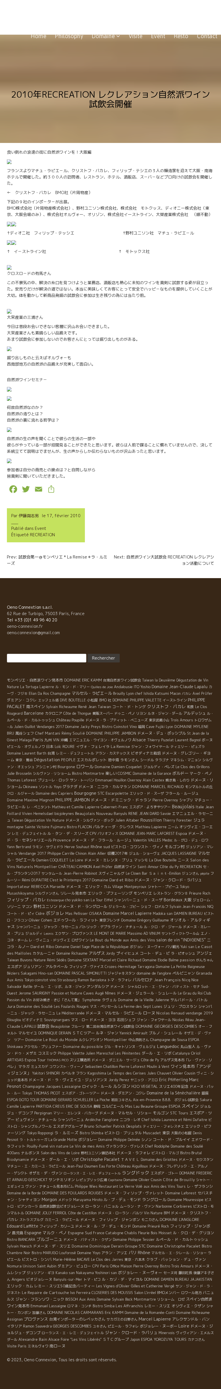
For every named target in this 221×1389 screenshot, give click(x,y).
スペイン (190, 1106)
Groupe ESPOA (167, 1106)
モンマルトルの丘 (199, 786)
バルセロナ (143, 980)
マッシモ (141, 860)
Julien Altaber (127, 820)
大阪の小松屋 (181, 1133)
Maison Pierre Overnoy (140, 1266)
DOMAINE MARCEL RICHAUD (158, 786)
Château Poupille (70, 720)
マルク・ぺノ (55, 1232)
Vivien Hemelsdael (37, 813)
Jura (11, 1006)
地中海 (113, 759)
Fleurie (144, 1232)
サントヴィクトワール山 (180, 933)
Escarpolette (117, 793)
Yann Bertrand (19, 846)
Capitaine (115, 1180)
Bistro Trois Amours (177, 1266)
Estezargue (55, 900)
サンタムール (51, 873)
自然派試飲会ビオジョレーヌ (61, 1206)
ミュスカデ (39, 1066)
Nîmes (110, 993)
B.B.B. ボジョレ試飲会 (180, 1099)
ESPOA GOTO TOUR (23, 1099)
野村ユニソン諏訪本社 (98, 1152)
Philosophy (69, 36)
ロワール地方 (191, 1292)
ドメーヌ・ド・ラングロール (83, 906)
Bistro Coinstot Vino (119, 726)
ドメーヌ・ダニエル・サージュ (116, 1059)
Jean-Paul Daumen (82, 1166)
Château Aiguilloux (132, 1166)
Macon (175, 693)
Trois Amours (182, 720)
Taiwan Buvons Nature (26, 959)
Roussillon (151, 820)
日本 (50, 746)
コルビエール (113, 1106)
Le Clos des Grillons (193, 766)
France (98, 1232)
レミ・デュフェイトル (29, 833)
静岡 (97, 1106)
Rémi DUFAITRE (35, 879)
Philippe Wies (86, 1186)
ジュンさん (190, 873)
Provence (62, 840)
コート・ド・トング (129, 706)
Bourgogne (85, 793)
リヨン (141, 713)
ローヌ (149, 1013)
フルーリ (78, 1026)
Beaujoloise (60, 1026)
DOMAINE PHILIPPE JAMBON (111, 733)
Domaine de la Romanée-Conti (150, 1312)
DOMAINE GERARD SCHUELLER (67, 1099)
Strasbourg (67, 979)
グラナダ (69, 786)
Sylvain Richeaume (61, 706)
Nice (195, 979)
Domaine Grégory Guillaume (145, 920)
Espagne (32, 1233)
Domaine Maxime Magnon (30, 800)
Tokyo (27, 1093)
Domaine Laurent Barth (26, 753)
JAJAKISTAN (201, 1279)
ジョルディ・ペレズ (158, 766)
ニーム (173, 826)
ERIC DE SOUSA (79, 1106)
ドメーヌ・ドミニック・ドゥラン (121, 800)
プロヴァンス (36, 1319)
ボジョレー (87, 1139)
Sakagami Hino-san (37, 973)
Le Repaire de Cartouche (45, 1292)
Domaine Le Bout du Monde (51, 1039)
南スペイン (35, 706)
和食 (190, 706)
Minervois (167, 1332)
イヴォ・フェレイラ (93, 746)
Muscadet (152, 1132)
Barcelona (98, 979)
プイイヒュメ (127, 953)
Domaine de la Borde (24, 1193)
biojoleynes (64, 813)
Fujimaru (58, 826)
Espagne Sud (80, 1232)
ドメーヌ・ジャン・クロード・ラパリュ (168, 879)
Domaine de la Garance (152, 773)
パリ (133, 1253)
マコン (27, 906)
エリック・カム (20, 1286)
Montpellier (115, 1039)
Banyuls (120, 813)
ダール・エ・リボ (157, 1053)
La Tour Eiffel (102, 900)
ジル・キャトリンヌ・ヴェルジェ (130, 1046)
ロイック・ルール (97, 1086)
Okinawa (30, 786)
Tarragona (146, 966)
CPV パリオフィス (104, 833)
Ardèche (93, 1119)
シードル (147, 759)
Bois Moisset (161, 1232)
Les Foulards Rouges (71, 1006)
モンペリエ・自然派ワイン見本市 (35, 680)
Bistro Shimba (91, 1133)
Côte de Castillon (82, 1213)
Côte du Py (169, 866)
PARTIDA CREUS (50, 1106)
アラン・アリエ (114, 1252)
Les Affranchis (129, 1305)
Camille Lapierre (21, 1106)
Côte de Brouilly (179, 1179)
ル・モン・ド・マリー (72, 686)
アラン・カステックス (112, 753)
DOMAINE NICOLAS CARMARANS (75, 1312)
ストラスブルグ (31, 1219)
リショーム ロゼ (171, 1299)
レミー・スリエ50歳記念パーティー (64, 1286)
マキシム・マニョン (185, 759)
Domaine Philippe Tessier (134, 1239)
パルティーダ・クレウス (113, 826)
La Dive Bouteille (163, 860)
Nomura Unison (21, 1266)
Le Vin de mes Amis (87, 1146)
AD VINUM (151, 933)
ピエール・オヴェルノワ (26, 746)
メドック (65, 1199)
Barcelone (34, 713)
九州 (48, 739)
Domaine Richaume (71, 953)
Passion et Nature (67, 993)
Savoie (165, 813)
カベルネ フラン (73, 1073)
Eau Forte (107, 1166)
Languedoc (168, 1046)
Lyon (169, 726)
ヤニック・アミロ (144, 1079)
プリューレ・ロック (53, 780)
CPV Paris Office (105, 1266)
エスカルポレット (92, 759)
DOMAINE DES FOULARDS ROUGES (72, 1193)
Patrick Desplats (127, 1126)
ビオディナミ (32, 1019)
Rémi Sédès (56, 960)
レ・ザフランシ (200, 1186)
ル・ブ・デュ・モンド (122, 1199)
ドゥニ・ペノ (124, 713)
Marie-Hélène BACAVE (71, 1259)
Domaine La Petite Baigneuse (180, 966)
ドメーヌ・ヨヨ (102, 1019)
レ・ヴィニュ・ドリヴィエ (49, 940)
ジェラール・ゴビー (124, 906)
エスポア (14, 966)
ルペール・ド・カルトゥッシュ (182, 1239)
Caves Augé (93, 993)
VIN (56, 739)
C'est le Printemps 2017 (70, 880)
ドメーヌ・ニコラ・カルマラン (105, 786)
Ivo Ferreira (80, 1292)
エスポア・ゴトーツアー (81, 1093)
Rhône (144, 1253)
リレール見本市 (73, 893)
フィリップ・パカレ (26, 900)
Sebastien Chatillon (101, 1066)
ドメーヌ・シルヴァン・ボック (90, 820)
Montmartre (145, 1299)
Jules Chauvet (159, 1073)
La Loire (76, 860)
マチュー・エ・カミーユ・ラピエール (36, 1166)
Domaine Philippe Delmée (119, 1139)
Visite (135, 36)
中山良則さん (138, 1039)
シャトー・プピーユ (163, 886)
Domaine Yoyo (88, 1252)
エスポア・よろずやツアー (150, 807)
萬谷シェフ (24, 733)
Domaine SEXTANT (83, 960)
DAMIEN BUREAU (188, 913)
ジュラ (199, 820)
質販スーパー (102, 713)
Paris (38, 740)
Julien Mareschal (100, 1053)
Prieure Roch (199, 893)
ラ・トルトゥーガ (33, 1139)
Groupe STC (135, 1246)
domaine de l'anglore (153, 973)
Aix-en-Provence (147, 1099)
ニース (183, 860)
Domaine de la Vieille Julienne (143, 999)
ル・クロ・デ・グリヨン (193, 1232)
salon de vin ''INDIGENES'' (181, 940)
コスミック (47, 1053)
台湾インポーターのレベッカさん (77, 1319)
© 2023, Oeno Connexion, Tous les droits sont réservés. (62, 1359)
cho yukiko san (77, 900)
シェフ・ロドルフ (154, 906)
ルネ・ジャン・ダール (165, 713)
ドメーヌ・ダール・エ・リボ (54, 1159)
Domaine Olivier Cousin (142, 1179)
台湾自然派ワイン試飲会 (122, 680)
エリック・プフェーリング (109, 893)
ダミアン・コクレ (22, 700)
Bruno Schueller (98, 1126)
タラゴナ (162, 759)
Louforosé (67, 1252)
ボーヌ (207, 739)
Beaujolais (183, 806)
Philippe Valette (71, 1053)
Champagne (60, 693)
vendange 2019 (199, 1013)
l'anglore (110, 1119)
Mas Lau (132, 1106)
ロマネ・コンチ (79, 1306)
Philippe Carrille (61, 853)
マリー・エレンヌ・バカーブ (75, 1113)
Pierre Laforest (132, 1066)
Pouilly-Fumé (37, 1146)
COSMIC (125, 773)
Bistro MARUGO (45, 1252)
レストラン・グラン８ (170, 893)
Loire (183, 1326)
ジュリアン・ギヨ (40, 1272)
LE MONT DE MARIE (110, 933)
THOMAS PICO (57, 1060)
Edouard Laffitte (22, 1226)
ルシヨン (121, 1086)
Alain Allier (97, 853)
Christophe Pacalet (100, 1159)
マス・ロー (79, 1019)
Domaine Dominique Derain (98, 1246)
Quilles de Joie (102, 687)
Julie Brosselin (19, 773)
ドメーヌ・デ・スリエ (52, 1246)
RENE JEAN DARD (143, 813)
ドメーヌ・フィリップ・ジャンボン (110, 1219)
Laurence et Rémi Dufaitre (184, 1119)
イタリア (14, 1326)
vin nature (58, 1146)
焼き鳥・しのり (177, 780)
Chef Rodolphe (157, 1146)
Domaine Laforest (181, 1193)
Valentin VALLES (147, 840)
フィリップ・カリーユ (56, 1226)
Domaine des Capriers (54, 793)
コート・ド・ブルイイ (171, 1139)
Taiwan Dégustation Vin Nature (38, 820)
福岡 (141, 726)
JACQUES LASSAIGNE (179, 853)
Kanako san (65, 1272)
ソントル (45, 786)
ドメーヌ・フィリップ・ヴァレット (134, 1193)
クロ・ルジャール (21, 793)
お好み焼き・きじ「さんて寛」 (57, 999)
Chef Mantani (47, 733)
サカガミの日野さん (122, 1319)
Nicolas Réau (183, 1019)
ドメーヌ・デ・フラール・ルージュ (102, 840)
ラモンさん (129, 759)
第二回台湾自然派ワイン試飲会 (110, 1026)
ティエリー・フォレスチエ (163, 1126)
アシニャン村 (46, 766)
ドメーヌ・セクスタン (196, 1159)
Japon (135, 1339)
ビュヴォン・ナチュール (36, 1119)
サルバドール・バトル (189, 999)
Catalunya (181, 1053)
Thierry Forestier (177, 820)
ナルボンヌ (30, 1152)
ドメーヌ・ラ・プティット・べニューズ (116, 720)
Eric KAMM (114, 1312)
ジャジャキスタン (121, 973)
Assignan (15, 1319)
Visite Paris (16, 1346)
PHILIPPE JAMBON (72, 800)
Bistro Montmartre (88, 773)
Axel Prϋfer (203, 693)
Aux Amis (87, 1299)
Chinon (81, 853)
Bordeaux (173, 900)
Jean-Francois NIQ (197, 906)
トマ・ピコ (92, 1279)
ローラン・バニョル (102, 1206)
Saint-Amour (148, 866)
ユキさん (99, 1326)
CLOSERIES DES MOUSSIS (112, 1292)
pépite (204, 873)
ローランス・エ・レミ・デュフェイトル (73, 1332)
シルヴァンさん (47, 893)
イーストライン (175, 700)
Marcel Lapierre (155, 1319)
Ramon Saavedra (37, 1326)
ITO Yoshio (142, 686)
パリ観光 (172, 946)
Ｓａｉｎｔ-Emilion (165, 873)
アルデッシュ (194, 713)
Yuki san (187, 946)
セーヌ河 (170, 1272)
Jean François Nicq (172, 979)
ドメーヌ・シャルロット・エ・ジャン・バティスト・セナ (155, 986)
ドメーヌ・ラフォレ (133, 1152)
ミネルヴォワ (38, 1346)
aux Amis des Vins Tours (165, 1186)
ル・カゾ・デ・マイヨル (122, 1279)
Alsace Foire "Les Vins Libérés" (75, 1339)
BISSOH (71, 1299)
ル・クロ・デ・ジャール (163, 926)
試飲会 (43, 1026)
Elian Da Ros (39, 693)
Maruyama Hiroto (87, 1199)
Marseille (57, 886)
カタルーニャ (44, 953)
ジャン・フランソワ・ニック (40, 1299)
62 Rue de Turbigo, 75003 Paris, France (46, 613)
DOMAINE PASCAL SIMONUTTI (80, 973)
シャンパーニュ (71, 1119)
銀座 (205, 1093)
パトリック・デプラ (94, 926)
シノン (146, 1139)
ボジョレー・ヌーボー (158, 1326)
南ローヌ (57, 1346)
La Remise (120, 746)
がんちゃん (204, 960)
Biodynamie (18, 1159)
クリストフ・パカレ (166, 706)
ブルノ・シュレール (165, 1033)
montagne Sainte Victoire (28, 826)
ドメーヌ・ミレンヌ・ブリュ (108, 860)
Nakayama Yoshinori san (96, 1272)
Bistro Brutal (191, 1152)
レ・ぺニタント (39, 807)
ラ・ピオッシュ (183, 953)
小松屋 (92, 700)
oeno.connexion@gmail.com (33, 632)
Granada (204, 973)
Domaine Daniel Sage (72, 946)
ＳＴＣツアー (83, 1033)
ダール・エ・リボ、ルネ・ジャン (59, 986)
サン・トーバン (82, 780)
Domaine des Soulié (34, 1006)
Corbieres (182, 1206)
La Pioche (102, 1099)
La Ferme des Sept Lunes (140, 1006)
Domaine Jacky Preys (83, 726)
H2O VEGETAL (145, 1086)
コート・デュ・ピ (155, 953)
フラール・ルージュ (182, 793)
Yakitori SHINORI (46, 1073)
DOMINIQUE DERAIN (54, 1033)
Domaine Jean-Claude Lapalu (179, 686)
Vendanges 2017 (50, 726)
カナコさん (196, 1339)
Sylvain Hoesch (19, 1246)
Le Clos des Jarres (107, 1259)
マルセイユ (27, 1033)
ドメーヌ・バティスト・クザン (87, 1239)
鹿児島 (17, 1232)
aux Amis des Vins (139, 940)
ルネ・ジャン (107, 1033)
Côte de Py (150, 1059)
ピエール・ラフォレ (123, 1326)
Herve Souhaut (76, 846)
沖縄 (64, 739)
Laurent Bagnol (188, 739)
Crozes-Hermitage (120, 966)
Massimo (134, 933)
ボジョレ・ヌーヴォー (147, 946)
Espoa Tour (35, 1059)
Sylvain (175, 906)
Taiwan (104, 706)
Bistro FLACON (79, 826)
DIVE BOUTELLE (73, 700)
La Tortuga (29, 686)
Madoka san (163, 913)
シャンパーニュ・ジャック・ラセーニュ (47, 926)
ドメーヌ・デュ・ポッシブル (161, 733)
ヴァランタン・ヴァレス (125, 1146)
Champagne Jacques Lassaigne (51, 1086)
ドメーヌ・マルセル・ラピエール (114, 1013)
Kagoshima (96, 1073)
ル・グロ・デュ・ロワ (191, 840)
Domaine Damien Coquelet (118, 766)
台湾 (51, 753)
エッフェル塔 (48, 700)
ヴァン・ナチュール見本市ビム (49, 1186)
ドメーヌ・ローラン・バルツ (120, 1213)
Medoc (167, 840)
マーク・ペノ (201, 773)
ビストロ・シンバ (37, 1259)
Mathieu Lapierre (151, 826)
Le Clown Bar (137, 873)
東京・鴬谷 (24, 759)
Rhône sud (100, 846)
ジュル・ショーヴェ (144, 853)
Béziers (13, 973)
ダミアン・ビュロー (74, 1266)
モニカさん (150, 1219)
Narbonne (164, 1206)
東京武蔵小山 (159, 720)
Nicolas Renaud (170, 1013)
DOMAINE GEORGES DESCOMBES (166, 1026)
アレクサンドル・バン (190, 1319)
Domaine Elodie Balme (160, 960)
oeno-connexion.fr (25, 626)
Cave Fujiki (155, 726)
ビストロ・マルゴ (165, 1152)
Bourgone (66, 766)
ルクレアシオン (91, 1039)
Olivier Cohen (40, 920)
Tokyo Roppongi (40, 1133)
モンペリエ (143, 893)
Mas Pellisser (76, 913)
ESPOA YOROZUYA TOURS (163, 1339)
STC (101, 793)
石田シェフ (126, 1019)
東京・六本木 (134, 1259)
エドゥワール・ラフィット (75, 920)
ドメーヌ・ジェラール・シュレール (147, 993)
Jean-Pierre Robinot (80, 873)
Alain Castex (153, 780)
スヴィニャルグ (111, 873)
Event (158, 36)
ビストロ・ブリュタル (123, 1132)
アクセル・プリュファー (43, 1046)
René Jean (87, 706)
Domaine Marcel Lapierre (127, 913)
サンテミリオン (62, 1179)
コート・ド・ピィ (21, 913)
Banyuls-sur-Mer (68, 1279)
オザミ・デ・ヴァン (45, 1173)
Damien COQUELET (52, 860)
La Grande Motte (62, 1139)
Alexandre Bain (32, 1339)
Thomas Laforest (22, 780)
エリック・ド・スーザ (146, 793)
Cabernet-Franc (114, 807)
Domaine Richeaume (193, 1312)
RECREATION (42, 534)
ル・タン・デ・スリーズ (68, 833)
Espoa (181, 833)
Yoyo (57, 786)
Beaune (147, 1106)
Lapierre (46, 686)
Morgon (49, 1199)
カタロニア (53, 713)
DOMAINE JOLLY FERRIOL (46, 1213)
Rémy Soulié (73, 733)
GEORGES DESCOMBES (72, 1326)
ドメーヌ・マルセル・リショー (125, 1113)
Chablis (131, 1232)
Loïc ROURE (65, 746)
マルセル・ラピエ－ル (92, 693)
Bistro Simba (104, 1306)
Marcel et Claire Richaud (120, 960)
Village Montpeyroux (129, 886)
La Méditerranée (70, 1013)
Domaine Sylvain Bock (115, 1299)
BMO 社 (105, 700)
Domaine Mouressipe (185, 1199)
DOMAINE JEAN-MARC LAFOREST (147, 833)
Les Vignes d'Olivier (113, 1286)
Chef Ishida (151, 1119)
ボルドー (180, 773)
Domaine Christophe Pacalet (174, 1246)
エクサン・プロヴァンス (74, 933)
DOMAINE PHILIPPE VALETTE (137, 700)
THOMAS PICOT (46, 1093)
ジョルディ (34, 933)
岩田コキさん (121, 1099)
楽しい (111, 773)
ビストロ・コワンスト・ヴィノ (137, 846)
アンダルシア (98, 986)
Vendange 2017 (32, 853)
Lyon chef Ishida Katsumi (147, 693)
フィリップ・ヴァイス (86, 966)
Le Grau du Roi (190, 993)
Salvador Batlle (20, 986)
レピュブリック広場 (91, 1179)
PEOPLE (68, 759)
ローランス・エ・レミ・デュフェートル (92, 1173)
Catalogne (114, 1232)
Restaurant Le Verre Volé (120, 1186)
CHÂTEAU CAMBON (75, 866)
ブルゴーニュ (49, 1239)
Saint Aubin (46, 1266)
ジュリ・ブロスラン (180, 1006)
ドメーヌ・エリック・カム (88, 886)
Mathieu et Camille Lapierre (76, 807)
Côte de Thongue (77, 713)
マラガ (24, 1066)
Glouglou (14, 1019)
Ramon (83, 979)
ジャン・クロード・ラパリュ (131, 1332)
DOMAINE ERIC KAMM (83, 680)
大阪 (188, 899)
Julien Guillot (24, 726)
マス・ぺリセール (103, 1006)
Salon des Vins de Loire (60, 1152)
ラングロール (154, 1199)
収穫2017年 (117, 853)
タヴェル (109, 999)
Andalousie (123, 686)
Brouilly (119, 693)
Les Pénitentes (127, 1053)
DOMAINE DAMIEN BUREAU (166, 1279)
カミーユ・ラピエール (62, 1219)
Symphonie (91, 999)
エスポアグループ (68, 1126)
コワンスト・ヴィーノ (66, 1066)
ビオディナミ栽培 (146, 753)
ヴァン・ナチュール (127, 926)
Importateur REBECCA (28, 886)
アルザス (97, 953)
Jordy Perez (118, 1079)
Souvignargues (57, 1019)
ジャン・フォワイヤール (150, 746)
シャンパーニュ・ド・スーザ (138, 899)
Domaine (104, 36)
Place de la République (110, 946)
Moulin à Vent (158, 1066)
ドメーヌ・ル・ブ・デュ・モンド (103, 1226)
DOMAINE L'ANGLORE (179, 1219)
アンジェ (204, 953)
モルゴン (161, 1113)
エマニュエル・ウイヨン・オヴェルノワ (100, 740)
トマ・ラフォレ (119, 979)
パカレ (186, 693)
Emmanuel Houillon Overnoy (118, 780)
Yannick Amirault (133, 1033)
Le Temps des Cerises (126, 1073)
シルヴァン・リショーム (52, 773)
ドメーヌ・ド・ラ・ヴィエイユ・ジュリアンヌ (68, 1079)
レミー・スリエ (157, 1305)
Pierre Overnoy (165, 800)
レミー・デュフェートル (75, 753)
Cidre (40, 913)
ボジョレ (55, 913)
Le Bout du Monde (106, 940)
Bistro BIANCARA (21, 1239)
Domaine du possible (83, 1046)
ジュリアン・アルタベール (45, 966)
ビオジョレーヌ (39, 1279)
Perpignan (43, 1113)
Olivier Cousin (183, 1073)
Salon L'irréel (145, 1292)
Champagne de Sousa (168, 1039)
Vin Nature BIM (157, 1213)
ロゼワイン (80, 940)
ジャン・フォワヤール (154, 1019)
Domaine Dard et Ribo (112, 879)
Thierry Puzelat (160, 740)
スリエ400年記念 (173, 1086)
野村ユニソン (45, 906)
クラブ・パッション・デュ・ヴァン (176, 1259)
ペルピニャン (183, 973)
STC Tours (179, 1113)
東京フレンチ (109, 920)
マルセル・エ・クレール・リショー (179, 1252)
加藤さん (39, 1312)
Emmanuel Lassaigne (48, 1305)
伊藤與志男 (29, 515)
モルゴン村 (175, 846)
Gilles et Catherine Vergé (152, 1286)
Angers (18, 1279)
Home (38, 36)
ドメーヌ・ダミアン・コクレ (123, 1093)
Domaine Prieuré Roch (150, 1226)
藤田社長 (185, 1272)
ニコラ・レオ (130, 1119)
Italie (200, 807)
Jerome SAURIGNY (34, 993)
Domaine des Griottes (159, 1159)
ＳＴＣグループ (116, 1339)
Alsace (139, 740)
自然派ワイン (125, 866)
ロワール (85, 766)
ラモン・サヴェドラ (47, 846)
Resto (181, 36)
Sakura (206, 1099)
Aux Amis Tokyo (20, 979)
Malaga (25, 739)
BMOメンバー (168, 1292)
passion (187, 959)
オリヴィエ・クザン (188, 1305)
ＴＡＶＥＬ (130, 1159)
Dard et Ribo (42, 946)
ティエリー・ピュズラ (187, 746)
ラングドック (135, 1173)
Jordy (110, 953)
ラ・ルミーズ (66, 1132)
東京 (166, 1132)
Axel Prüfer (103, 866)
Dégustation (47, 760)
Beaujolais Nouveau (94, 813)
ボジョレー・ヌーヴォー (140, 1272)
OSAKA (95, 913)
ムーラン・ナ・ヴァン (137, 1206)
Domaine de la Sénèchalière (173, 1093)
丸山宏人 (187, 1046)
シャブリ (186, 800)
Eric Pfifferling (173, 1079)
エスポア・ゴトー (164, 1173)
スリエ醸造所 (80, 1059)
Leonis (49, 933)
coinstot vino (45, 979)
